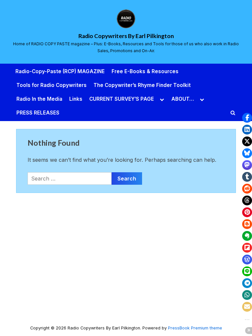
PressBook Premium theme (195, 328)
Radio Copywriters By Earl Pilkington (126, 35)
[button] (247, 118)
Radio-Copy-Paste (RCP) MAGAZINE (60, 71)
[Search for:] (70, 178)
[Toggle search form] (233, 113)
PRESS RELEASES (37, 113)
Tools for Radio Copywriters (51, 85)
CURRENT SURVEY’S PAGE (121, 99)
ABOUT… (182, 99)
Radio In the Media (39, 99)
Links (75, 99)
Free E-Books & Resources (145, 71)
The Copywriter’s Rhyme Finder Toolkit (142, 85)
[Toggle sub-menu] (162, 99)
